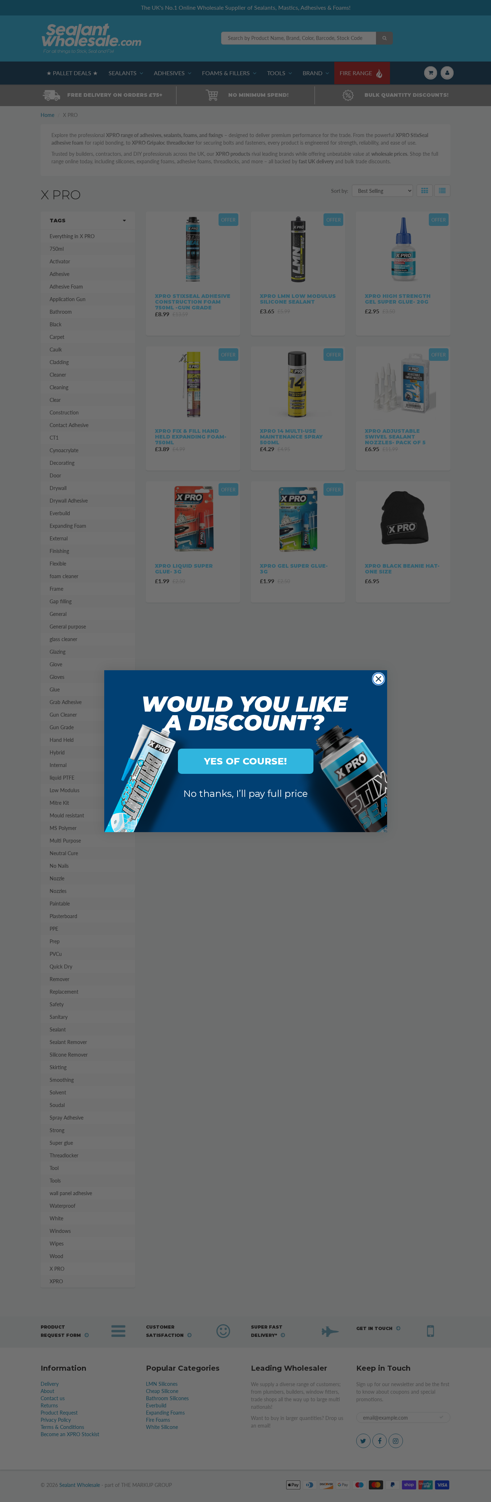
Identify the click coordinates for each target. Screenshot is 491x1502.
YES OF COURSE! (245, 761)
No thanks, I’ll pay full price (245, 793)
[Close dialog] (378, 679)
